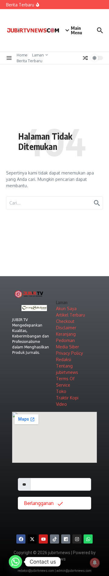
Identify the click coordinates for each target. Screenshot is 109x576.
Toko (61, 391)
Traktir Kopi (67, 397)
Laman (38, 55)
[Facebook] (20, 539)
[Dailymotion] (65, 539)
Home (22, 55)
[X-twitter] (32, 539)
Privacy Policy (69, 353)
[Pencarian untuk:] (54, 202)
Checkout (65, 321)
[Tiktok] (54, 539)
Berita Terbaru (29, 60)
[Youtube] (43, 539)
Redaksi (63, 359)
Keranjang (66, 334)
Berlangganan (39, 503)
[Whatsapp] (88, 539)
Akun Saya (66, 308)
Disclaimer (66, 327)
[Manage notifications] (95, 563)
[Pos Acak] (85, 58)
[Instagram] (76, 539)
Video (61, 404)
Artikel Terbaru (70, 314)
